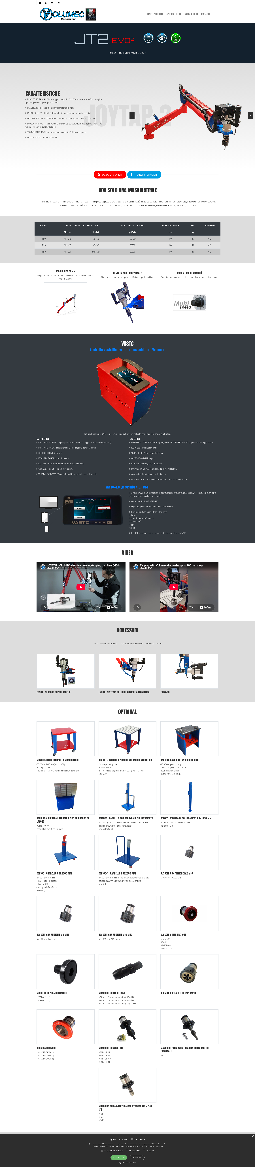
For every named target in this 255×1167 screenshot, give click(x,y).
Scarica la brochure (112, 174)
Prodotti (158, 14)
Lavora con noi (191, 14)
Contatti (205, 14)
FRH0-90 (158, 643)
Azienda (170, 14)
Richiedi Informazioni (146, 174)
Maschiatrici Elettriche (128, 53)
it (213, 14)
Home (149, 14)
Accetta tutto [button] (119, 1158)
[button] (132, 115)
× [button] (253, 1136)
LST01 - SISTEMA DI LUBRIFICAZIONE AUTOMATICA (137, 643)
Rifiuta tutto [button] (136, 1158)
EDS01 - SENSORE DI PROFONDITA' (106, 643)
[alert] (127, 1150)
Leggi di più (159, 1146)
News (178, 14)
